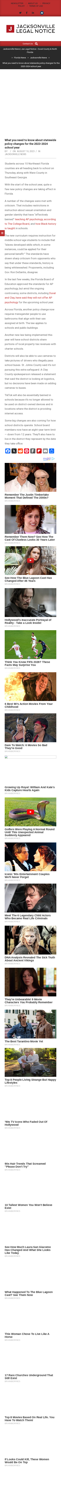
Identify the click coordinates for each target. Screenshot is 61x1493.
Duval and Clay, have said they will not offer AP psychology (30, 298)
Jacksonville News (15, 154)
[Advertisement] (30, 101)
